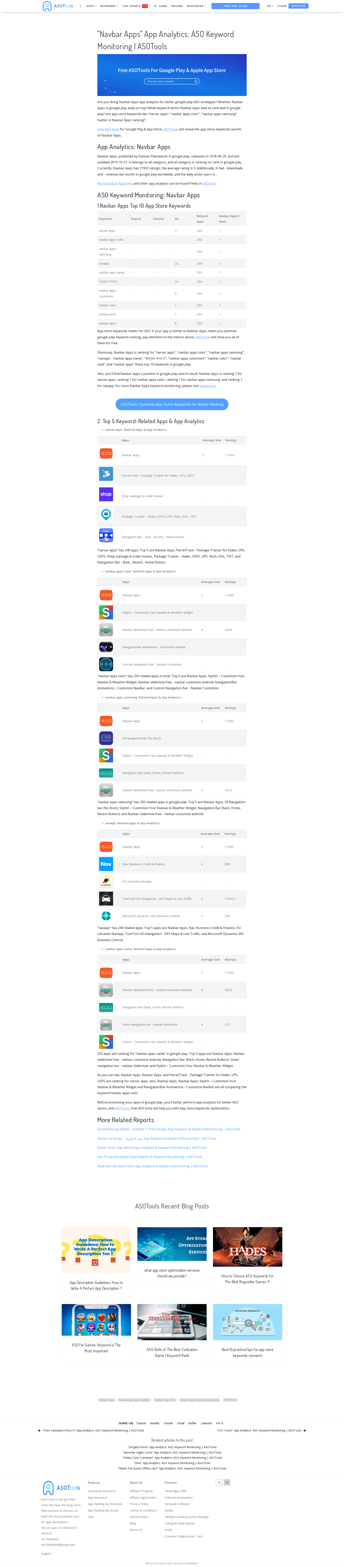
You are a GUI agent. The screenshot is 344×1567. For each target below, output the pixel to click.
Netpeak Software (177, 1504)
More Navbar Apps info (115, 183)
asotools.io (207, 386)
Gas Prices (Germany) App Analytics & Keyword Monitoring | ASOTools (149, 1157)
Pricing (177, 6)
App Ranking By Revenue (105, 1504)
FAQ (91, 1517)
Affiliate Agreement (143, 1497)
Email (180, 1423)
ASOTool (209, 183)
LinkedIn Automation (179, 1497)
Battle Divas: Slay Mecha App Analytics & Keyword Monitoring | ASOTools (152, 1147)
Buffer (192, 1423)
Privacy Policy (139, 1504)
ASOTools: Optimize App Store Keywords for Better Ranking (172, 404)
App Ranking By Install (103, 1510)
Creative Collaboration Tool (183, 1536)
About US (136, 1530)
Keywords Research (102, 1491)
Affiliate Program (141, 1491)
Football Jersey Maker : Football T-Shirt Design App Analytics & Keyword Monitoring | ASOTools (168, 1129)
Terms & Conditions (143, 1510)
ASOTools (170, 129)
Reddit (154, 1423)
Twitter (141, 1423)
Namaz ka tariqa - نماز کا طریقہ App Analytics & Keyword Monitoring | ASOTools (156, 1138)
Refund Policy (139, 1517)
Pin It (219, 1423)
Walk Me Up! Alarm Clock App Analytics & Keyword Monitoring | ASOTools (152, 1166)
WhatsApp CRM (175, 1491)
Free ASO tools (108, 129)
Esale (168, 1530)
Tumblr (168, 1423)
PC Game (160, 6)
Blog (133, 1523)
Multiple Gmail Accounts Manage (187, 1517)
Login (281, 6)
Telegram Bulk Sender (180, 1523)
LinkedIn (206, 1423)
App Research (97, 1497)
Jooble (169, 1510)
